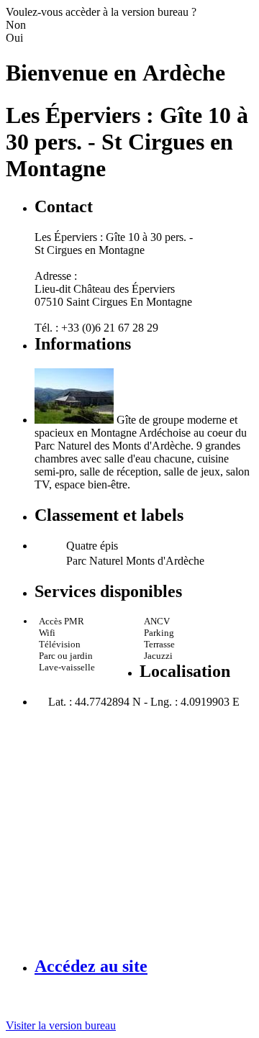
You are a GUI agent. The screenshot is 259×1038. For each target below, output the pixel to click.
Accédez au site (91, 966)
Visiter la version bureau (61, 1025)
